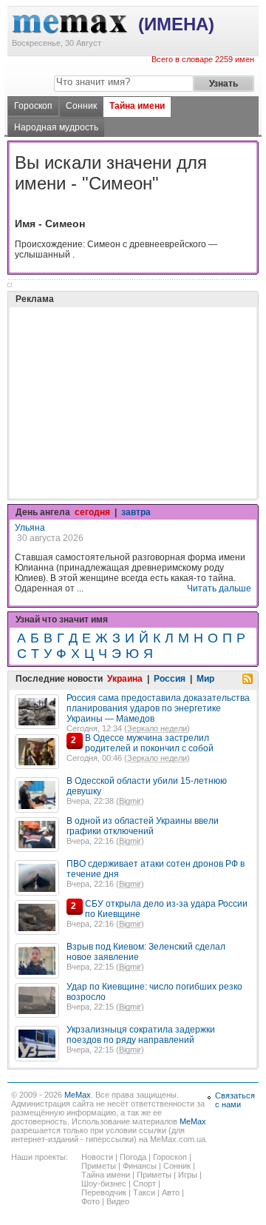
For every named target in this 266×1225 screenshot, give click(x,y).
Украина (125, 679)
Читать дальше (219, 588)
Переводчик (103, 1192)
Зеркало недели (157, 728)
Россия (169, 679)
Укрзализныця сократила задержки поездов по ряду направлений (140, 1034)
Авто (171, 1192)
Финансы (140, 1165)
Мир (205, 679)
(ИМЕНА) (176, 24)
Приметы (98, 1165)
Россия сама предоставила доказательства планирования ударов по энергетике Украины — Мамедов (158, 708)
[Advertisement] (125, 365)
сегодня (92, 512)
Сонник (81, 106)
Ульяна (30, 528)
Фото (90, 1201)
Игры (187, 1174)
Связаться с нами (235, 1100)
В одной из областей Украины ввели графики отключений (142, 826)
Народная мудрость (56, 127)
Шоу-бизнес (103, 1183)
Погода (133, 1156)
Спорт (144, 1183)
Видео (117, 1201)
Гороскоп (33, 106)
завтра (136, 512)
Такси (144, 1192)
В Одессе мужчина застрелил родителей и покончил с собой (149, 743)
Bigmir (130, 800)
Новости (97, 1156)
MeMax (77, 1094)
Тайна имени (137, 106)
